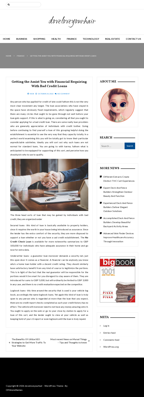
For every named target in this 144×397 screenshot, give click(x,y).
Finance (72, 38)
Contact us (133, 38)
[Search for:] (23, 4)
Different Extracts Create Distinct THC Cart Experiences (119, 178)
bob (32, 94)
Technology (91, 38)
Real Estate (112, 38)
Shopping (39, 38)
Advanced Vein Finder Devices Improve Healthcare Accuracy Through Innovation (118, 237)
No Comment (63, 94)
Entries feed (109, 332)
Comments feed (111, 339)
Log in (106, 325)
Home (6, 38)
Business (21, 38)
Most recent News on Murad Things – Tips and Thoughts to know (68, 341)
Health (56, 38)
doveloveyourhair (72, 21)
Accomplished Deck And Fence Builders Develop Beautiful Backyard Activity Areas (118, 222)
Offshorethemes (14, 390)
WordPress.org (111, 346)
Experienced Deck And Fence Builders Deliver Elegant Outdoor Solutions (118, 207)
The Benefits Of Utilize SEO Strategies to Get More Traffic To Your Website (29, 342)
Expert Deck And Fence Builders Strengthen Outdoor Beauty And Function (117, 191)
